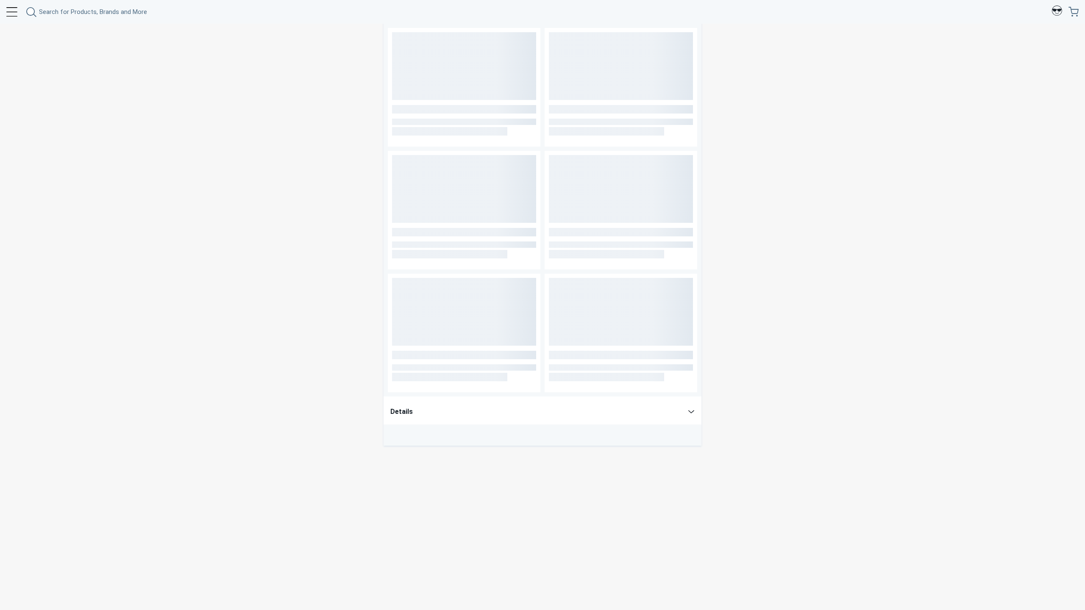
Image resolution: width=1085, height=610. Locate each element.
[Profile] (1057, 12)
